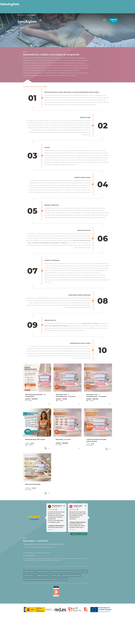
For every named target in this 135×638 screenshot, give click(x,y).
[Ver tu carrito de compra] (104, 20)
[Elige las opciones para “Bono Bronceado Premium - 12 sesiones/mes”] (48, 404)
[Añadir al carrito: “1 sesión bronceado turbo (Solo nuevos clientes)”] (106, 449)
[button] (88, 518)
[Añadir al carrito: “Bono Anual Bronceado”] (45, 493)
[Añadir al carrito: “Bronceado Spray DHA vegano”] (45, 448)
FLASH (113, 20)
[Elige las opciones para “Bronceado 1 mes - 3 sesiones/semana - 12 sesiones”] (109, 404)
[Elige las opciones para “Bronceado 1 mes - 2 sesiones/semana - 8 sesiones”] (79, 404)
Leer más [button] (50, 529)
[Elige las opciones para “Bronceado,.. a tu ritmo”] (79, 448)
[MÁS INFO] (48, 448)
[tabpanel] (67, 30)
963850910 (33, 15)
